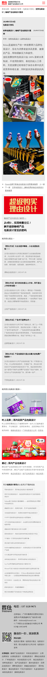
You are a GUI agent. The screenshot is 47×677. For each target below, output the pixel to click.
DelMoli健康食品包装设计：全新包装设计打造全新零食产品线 (23, 549)
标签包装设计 (7, 672)
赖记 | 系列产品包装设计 (14, 463)
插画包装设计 (16, 430)
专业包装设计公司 (24, 660)
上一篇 (25, 184)
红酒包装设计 (27, 656)
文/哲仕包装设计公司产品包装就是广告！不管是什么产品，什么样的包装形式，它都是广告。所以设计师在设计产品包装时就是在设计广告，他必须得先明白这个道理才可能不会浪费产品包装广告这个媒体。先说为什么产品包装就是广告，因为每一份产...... (23, 366)
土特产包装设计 (10, 309)
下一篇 (24, 189)
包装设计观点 (31, 641)
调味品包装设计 (10, 272)
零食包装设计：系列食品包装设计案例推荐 (19, 489)
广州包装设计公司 (30, 430)
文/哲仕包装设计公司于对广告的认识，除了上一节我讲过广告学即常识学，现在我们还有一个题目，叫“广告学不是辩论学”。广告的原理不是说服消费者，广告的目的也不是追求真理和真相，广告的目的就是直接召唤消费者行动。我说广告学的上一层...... (23, 330)
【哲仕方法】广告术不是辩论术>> (17, 320)
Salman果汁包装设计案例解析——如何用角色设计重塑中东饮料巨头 (22, 502)
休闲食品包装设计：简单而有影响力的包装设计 (20, 559)
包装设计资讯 (28, 9)
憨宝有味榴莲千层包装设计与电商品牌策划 (19, 592)
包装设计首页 (16, 9)
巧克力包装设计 (26, 669)
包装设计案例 (19, 641)
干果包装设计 (9, 380)
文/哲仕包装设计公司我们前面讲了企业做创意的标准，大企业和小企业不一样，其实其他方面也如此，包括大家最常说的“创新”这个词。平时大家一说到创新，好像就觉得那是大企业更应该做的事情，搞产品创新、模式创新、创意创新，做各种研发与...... (23, 259)
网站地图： (18, 638)
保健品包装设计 (30, 666)
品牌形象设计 (9, 343)
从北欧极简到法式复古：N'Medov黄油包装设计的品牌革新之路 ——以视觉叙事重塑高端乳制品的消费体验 (22, 574)
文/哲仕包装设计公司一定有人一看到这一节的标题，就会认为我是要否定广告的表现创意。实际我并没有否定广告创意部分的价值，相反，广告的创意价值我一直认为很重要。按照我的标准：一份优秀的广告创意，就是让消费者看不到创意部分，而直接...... (23, 295)
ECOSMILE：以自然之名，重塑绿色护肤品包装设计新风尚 (23, 581)
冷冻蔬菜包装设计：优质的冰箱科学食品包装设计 (21, 513)
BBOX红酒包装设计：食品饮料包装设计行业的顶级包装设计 (22, 495)
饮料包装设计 (13, 39)
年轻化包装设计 (32, 653)
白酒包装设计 (15, 656)
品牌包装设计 (25, 39)
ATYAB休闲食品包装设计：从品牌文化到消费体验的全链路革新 (23, 523)
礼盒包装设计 (38, 669)
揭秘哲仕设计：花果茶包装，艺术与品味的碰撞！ (21, 508)
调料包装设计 (17, 666)
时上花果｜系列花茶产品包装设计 (19, 420)
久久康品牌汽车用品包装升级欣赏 (16, 555)
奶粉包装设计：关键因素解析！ (15, 587)
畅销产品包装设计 (18, 653)
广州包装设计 (10, 660)
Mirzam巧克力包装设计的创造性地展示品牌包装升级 (22, 568)
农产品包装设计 (29, 474)
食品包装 (39, 474)
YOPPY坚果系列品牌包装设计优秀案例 (18, 517)
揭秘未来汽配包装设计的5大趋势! (16, 529)
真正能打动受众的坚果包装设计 (15, 543)
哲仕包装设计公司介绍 (27, 644)
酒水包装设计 (34, 663)
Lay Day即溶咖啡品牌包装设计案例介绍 (18, 564)
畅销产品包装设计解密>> (15, 218)
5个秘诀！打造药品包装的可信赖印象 (17, 538)
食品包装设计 (16, 474)
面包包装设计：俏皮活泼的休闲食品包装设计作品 (21, 534)
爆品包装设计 (14, 669)
